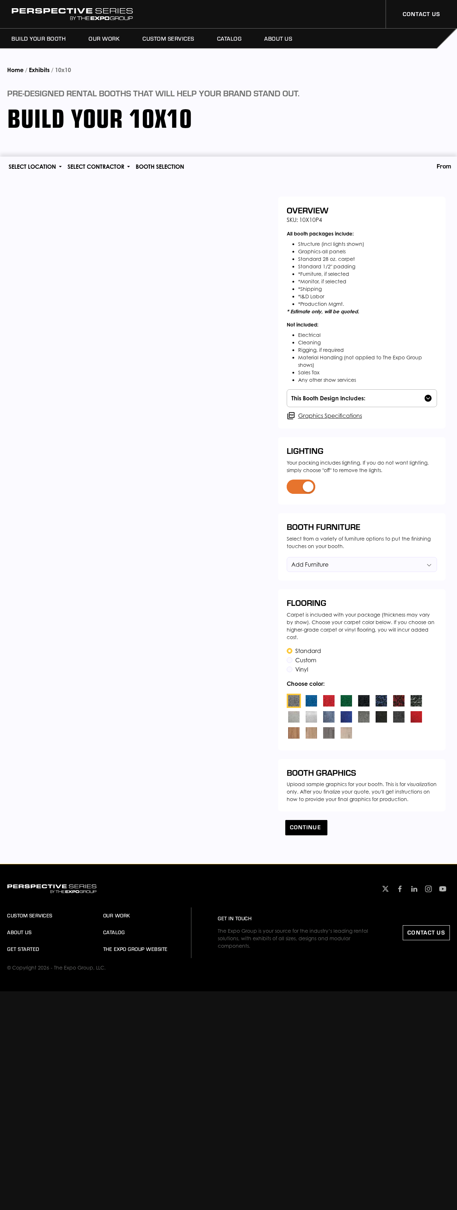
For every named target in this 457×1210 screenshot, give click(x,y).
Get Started (23, 949)
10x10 (63, 70)
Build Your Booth (38, 38)
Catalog (229, 38)
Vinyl (301, 669)
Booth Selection (160, 166)
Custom (305, 660)
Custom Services (168, 38)
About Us (278, 38)
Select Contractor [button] (96, 166)
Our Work (104, 38)
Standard (308, 650)
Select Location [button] (33, 166)
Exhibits (39, 70)
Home (16, 70)
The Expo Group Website (135, 949)
